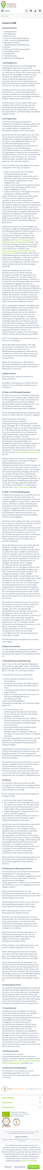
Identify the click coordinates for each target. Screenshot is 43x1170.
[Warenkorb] (40, 11)
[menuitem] (5, 11)
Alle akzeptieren (20, 1167)
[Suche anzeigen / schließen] (26, 11)
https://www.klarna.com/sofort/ (28, 452)
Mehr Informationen (30, 1161)
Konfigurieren (33, 1167)
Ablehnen (8, 1167)
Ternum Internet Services (35, 1139)
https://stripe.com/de (21, 487)
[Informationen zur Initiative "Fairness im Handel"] (6, 1123)
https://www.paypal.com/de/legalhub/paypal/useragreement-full (19, 241)
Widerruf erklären (21, 1137)
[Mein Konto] (35, 11)
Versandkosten (31, 1131)
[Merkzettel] (31, 11)
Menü (7, 11)
